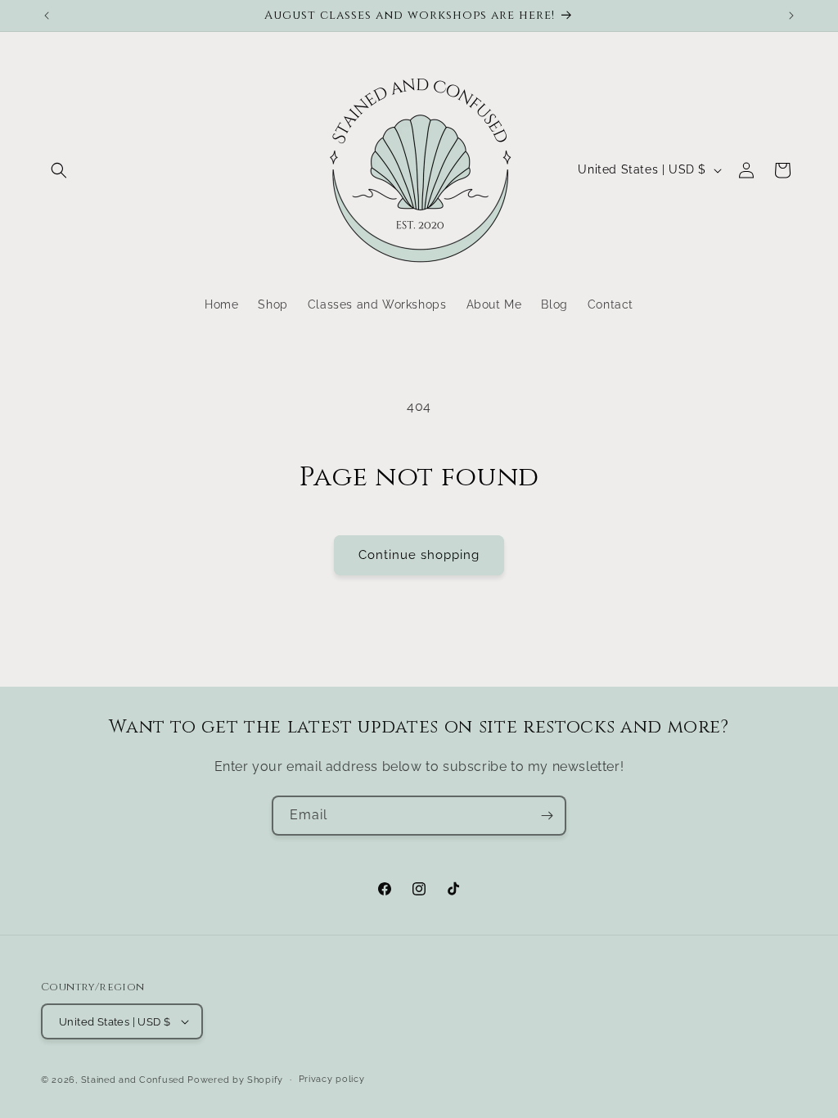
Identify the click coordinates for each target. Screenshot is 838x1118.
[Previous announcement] (47, 15)
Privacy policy (332, 1079)
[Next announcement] (791, 15)
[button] (59, 170)
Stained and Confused (133, 1080)
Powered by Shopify (235, 1080)
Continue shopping (419, 555)
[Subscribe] (547, 816)
